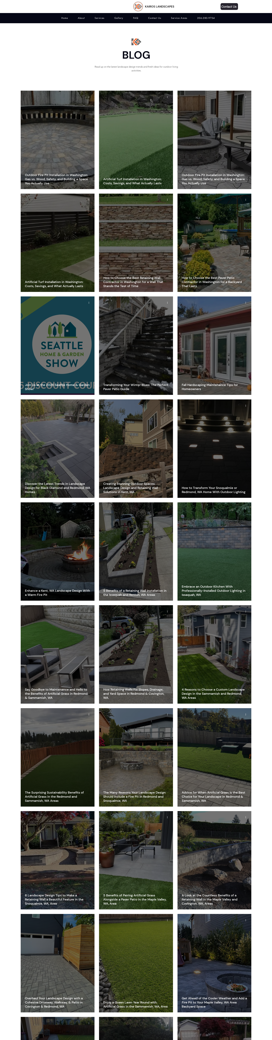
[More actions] (90, 97)
